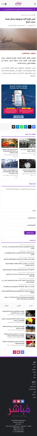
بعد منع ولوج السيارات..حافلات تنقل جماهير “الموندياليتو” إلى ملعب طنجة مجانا (10, 171)
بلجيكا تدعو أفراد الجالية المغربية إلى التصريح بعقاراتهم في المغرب (17, 9)
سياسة (34, 394)
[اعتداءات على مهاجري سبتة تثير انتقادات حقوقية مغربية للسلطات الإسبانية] (30, 336)
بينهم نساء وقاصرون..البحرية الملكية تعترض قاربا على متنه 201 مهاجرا (13, 312)
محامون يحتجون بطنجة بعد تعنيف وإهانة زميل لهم (29, 171)
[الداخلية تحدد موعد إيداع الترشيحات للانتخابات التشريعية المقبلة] (30, 344)
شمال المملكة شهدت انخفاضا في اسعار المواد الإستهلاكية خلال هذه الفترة (10, 151)
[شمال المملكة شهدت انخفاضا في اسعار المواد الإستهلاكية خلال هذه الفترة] (9, 143)
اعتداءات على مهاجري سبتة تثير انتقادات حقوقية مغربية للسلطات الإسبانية (14, 335)
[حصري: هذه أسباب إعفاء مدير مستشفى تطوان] (27, 143)
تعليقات (6, 305)
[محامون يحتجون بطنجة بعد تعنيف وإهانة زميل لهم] (27, 163)
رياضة (34, 372)
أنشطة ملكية (32, 389)
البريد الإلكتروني (31, 218)
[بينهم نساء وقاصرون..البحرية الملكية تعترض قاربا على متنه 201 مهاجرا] (30, 313)
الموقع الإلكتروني (31, 225)
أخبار (28, 15)
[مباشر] (18, 3)
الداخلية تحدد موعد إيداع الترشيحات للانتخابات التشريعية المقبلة (13, 342)
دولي (34, 392)
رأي (35, 375)
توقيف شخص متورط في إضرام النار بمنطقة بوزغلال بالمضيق (13, 327)
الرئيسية (32, 15)
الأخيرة (31, 305)
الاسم (34, 211)
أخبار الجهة (23, 15)
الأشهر (19, 305)
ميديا (34, 377)
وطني (34, 397)
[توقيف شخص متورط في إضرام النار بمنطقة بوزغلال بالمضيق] (30, 328)
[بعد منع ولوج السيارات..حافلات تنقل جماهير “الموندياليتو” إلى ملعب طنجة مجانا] (9, 163)
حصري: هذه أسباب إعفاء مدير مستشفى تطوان (28, 150)
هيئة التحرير (30, 25)
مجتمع (34, 369)
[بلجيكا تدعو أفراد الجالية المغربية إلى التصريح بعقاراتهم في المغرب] (30, 321)
